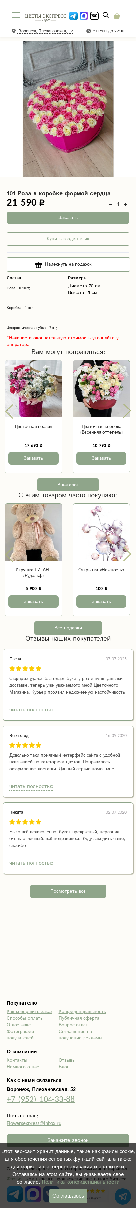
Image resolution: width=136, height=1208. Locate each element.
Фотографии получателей (20, 1034)
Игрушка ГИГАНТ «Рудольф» (33, 573)
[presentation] (9, 411)
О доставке (19, 1025)
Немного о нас (23, 1067)
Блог (64, 1067)
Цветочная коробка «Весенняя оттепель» (101, 429)
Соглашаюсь (68, 1196)
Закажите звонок (68, 1140)
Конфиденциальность (82, 1011)
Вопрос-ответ (73, 1025)
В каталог (68, 485)
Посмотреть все (68, 891)
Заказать (68, 217)
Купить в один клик (68, 239)
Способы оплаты (25, 1018)
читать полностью (31, 710)
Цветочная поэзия (33, 426)
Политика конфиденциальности (80, 1182)
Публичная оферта (79, 1018)
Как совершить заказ (29, 1011)
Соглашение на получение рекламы (80, 1034)
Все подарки (68, 628)
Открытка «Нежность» (101, 570)
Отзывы (67, 1060)
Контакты (17, 1060)
